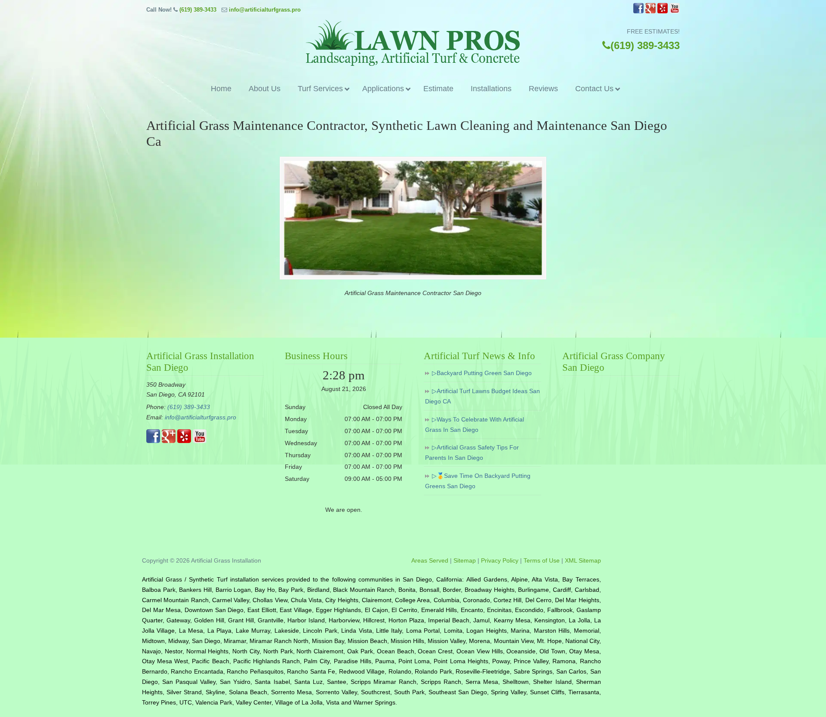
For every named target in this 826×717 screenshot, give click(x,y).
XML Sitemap (583, 560)
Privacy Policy (499, 560)
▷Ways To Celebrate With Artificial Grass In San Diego (474, 424)
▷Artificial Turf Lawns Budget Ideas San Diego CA (482, 396)
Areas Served (429, 560)
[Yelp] (662, 11)
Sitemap (464, 560)
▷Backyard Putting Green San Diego (482, 372)
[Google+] (650, 11)
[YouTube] (674, 11)
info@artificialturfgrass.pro (265, 9)
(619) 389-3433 (197, 9)
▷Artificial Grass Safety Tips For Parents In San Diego (472, 452)
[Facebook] (638, 11)
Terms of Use (542, 560)
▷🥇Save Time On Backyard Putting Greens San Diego (477, 480)
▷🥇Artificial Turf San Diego (413, 42)
